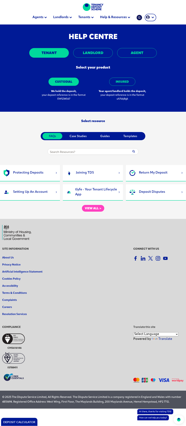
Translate (165, 339)
